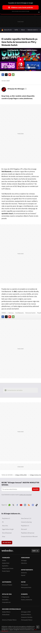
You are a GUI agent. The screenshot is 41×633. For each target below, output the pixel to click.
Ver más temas (7, 542)
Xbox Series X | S (26, 518)
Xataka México (6, 612)
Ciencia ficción (8, 30)
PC (3, 522)
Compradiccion (6, 602)
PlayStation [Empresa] (27, 533)
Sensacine (24, 572)
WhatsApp (9, 504)
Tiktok (36, 504)
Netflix (16, 30)
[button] (17, 89)
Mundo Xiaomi (6, 571)
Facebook (3, 74)
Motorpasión (24, 585)
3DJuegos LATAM (26, 612)
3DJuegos (24, 560)
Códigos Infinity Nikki (21, 475)
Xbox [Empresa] (6, 533)
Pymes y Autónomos (26, 599)
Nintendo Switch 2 (33, 30)
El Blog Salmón (25, 597)
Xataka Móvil (5, 563)
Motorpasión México (26, 620)
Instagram (25, 504)
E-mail (13, 74)
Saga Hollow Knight (8, 529)
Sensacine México (26, 614)
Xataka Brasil (5, 614)
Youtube (21, 504)
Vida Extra (24, 563)
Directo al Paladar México (9, 620)
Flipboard (9, 74)
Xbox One (5, 526)
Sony (3, 536)
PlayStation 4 (25, 526)
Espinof (23, 575)
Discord (32, 504)
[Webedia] (7, 551)
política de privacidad (25, 495)
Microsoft (24, 529)
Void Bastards (19, 313)
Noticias (11, 313)
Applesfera (5, 566)
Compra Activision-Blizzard (29, 536)
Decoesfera (5, 599)
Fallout (23, 30)
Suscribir (35, 489)
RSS (28, 504)
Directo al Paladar (7, 585)
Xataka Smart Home (7, 568)
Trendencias (5, 597)
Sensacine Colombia (26, 617)
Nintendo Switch (30, 313)
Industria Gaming (26, 522)
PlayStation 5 (6, 518)
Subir (34, 551)
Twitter (6, 74)
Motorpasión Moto (26, 587)
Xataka (4, 560)
